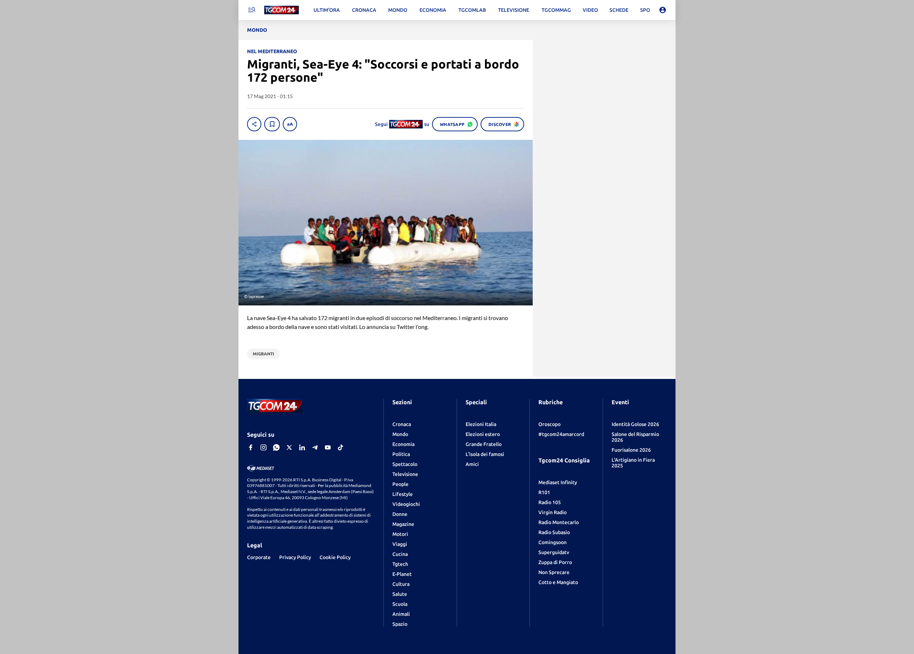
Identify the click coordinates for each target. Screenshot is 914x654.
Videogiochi (406, 504)
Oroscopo (549, 424)
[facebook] (250, 447)
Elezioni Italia (481, 424)
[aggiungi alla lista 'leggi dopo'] (272, 124)
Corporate (259, 557)
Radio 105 (549, 502)
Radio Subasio (554, 532)
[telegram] (314, 447)
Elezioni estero (483, 434)
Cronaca (401, 424)
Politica (401, 454)
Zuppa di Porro (555, 562)
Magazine (403, 524)
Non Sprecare (553, 572)
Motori (400, 534)
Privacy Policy (295, 557)
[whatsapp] (276, 447)
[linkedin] (302, 447)
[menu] (251, 10)
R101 (544, 492)
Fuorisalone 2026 (631, 450)
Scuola (399, 604)
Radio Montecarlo (558, 522)
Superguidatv (553, 552)
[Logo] (281, 10)
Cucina (400, 554)
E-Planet (402, 574)
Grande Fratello (484, 444)
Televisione (405, 474)
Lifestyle (402, 494)
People (400, 484)
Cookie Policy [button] (335, 557)
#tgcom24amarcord (561, 434)
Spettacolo (404, 464)
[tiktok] (340, 447)
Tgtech (400, 564)
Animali (401, 614)
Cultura (401, 584)
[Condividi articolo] (254, 124)
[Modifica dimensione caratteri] (290, 124)
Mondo (400, 434)
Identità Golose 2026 (635, 424)
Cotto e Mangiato (558, 582)
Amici (472, 464)
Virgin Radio (552, 512)
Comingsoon (552, 542)
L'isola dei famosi (485, 454)
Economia (403, 444)
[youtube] (327, 447)
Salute (399, 594)
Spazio (399, 624)
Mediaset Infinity (557, 482)
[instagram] (263, 447)
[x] (289, 447)
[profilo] (663, 10)
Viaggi (399, 544)
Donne (399, 514)
